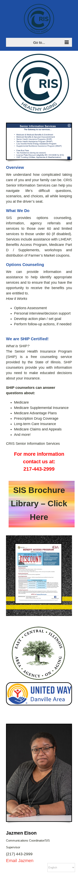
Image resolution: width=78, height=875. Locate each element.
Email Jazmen (19, 860)
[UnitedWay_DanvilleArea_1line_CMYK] (39, 685)
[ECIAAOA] (39, 625)
